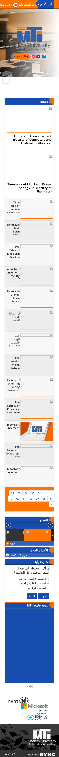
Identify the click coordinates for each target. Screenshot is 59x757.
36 (12, 493)
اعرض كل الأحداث (19, 555)
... (46, 493)
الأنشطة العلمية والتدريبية (32, 579)
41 (24, 498)
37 (50, 498)
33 (32, 493)
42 (17, 498)
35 (19, 493)
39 (37, 498)
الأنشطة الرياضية (37, 588)
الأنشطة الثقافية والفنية (33, 584)
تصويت (43, 596)
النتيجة (32, 596)
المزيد (13, 543)
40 (30, 498)
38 (44, 498)
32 (39, 493)
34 (26, 493)
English (17, 57)
